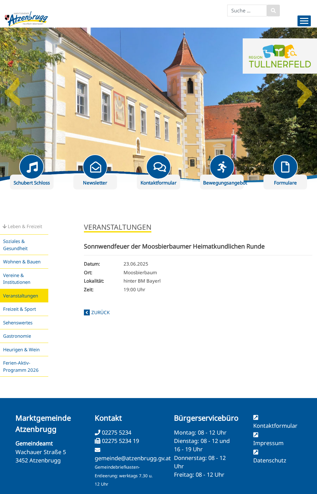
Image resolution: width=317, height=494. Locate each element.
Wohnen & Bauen (22, 261)
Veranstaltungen (20, 295)
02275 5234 (115, 432)
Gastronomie (17, 336)
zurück (100, 312)
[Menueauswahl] (304, 20)
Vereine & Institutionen (16, 278)
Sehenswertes (18, 322)
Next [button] (304, 89)
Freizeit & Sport (19, 309)
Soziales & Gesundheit (15, 244)
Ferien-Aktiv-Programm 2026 (21, 366)
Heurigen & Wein (21, 349)
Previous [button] (12, 89)
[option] (158, 105)
